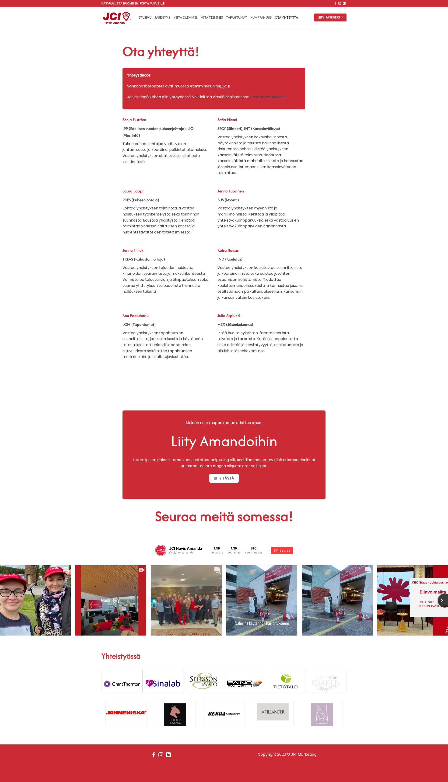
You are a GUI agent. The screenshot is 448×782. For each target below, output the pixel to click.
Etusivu (145, 17)
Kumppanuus (261, 17)
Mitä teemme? (211, 17)
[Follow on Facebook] (335, 3)
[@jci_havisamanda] (160, 550)
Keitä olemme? (185, 17)
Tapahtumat (236, 17)
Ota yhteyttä (286, 17)
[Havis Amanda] (117, 17)
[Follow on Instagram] (339, 3)
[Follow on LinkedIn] (344, 3)
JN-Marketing (303, 754)
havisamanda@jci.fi (267, 97)
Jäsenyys (162, 17)
